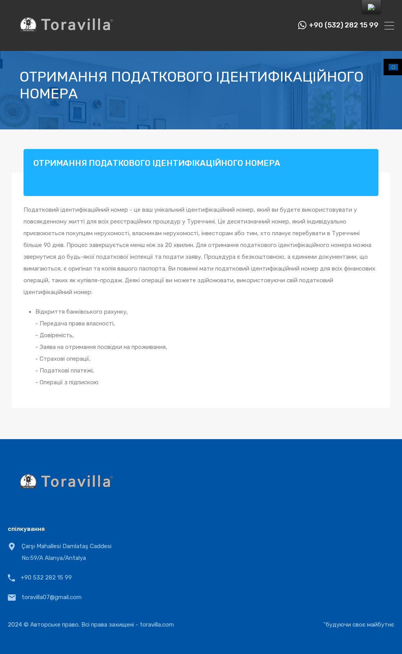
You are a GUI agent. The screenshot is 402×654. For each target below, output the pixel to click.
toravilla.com (157, 624)
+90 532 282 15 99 (46, 577)
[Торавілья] (67, 41)
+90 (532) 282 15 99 (343, 25)
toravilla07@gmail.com (52, 597)
